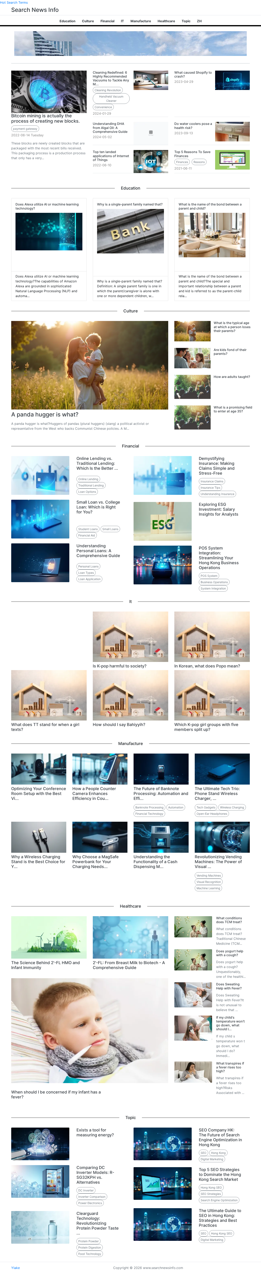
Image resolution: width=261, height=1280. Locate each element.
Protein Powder (88, 1241)
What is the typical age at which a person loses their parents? (232, 327)
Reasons (199, 162)
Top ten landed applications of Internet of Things (111, 156)
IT (122, 21)
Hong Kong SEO (211, 1187)
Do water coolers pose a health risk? (193, 126)
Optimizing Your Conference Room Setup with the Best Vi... (38, 793)
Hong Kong (218, 1153)
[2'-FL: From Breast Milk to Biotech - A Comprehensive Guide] (130, 937)
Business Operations (214, 582)
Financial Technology (149, 813)
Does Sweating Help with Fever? (229, 986)
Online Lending (88, 479)
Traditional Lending (91, 485)
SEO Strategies (211, 1194)
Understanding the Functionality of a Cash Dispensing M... (155, 861)
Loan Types (86, 572)
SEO (203, 1153)
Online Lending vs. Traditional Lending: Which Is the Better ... (97, 463)
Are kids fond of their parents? (230, 352)
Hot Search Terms (14, 2)
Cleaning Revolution (108, 90)
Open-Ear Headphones (212, 813)
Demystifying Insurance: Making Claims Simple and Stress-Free (217, 466)
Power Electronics (90, 1203)
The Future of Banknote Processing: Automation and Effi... (161, 793)
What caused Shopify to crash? (193, 74)
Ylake (15, 1268)
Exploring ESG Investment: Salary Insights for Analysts (218, 509)
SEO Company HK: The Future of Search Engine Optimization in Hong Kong (220, 1137)
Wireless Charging (232, 807)
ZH (199, 21)
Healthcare (166, 21)
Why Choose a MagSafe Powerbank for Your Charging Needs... (95, 861)
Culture (88, 21)
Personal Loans (88, 566)
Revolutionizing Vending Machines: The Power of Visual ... (218, 861)
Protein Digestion (89, 1247)
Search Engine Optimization (219, 1200)
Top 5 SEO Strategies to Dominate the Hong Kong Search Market (220, 1174)
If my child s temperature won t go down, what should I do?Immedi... (230, 1046)
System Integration (213, 588)
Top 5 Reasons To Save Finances (192, 154)
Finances (182, 162)
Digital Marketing (212, 1159)
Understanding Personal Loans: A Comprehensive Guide (98, 550)
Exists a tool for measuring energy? (95, 1132)
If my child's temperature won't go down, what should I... (230, 1023)
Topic (186, 21)
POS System (209, 575)
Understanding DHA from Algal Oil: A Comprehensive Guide (110, 127)
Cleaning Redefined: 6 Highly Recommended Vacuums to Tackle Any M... (111, 78)
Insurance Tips (210, 487)
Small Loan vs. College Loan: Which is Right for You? (98, 507)
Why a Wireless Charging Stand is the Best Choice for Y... (38, 861)
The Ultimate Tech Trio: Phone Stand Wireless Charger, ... (217, 793)
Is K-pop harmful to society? (120, 666)
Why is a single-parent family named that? (130, 204)
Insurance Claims (212, 481)
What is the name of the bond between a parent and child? (210, 206)
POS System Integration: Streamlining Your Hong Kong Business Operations (219, 558)
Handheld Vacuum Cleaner (111, 98)
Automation (175, 807)
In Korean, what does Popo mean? (207, 666)
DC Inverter (86, 1190)
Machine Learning (208, 888)
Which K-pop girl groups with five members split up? (206, 727)
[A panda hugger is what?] (89, 365)
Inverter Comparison (91, 1196)
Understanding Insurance (217, 494)
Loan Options (87, 491)
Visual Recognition (209, 882)
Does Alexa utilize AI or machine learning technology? (47, 206)
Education (67, 21)
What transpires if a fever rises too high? (230, 1067)
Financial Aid (86, 535)
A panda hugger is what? (45, 414)
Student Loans (88, 529)
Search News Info (35, 9)
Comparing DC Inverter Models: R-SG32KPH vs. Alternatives (95, 1175)
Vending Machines (209, 875)
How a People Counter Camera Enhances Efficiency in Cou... (94, 793)
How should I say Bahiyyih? (119, 724)
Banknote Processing (149, 807)
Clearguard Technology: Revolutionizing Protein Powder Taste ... (97, 1223)
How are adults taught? (232, 377)
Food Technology (89, 1254)
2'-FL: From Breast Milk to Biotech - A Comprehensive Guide (129, 965)
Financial (107, 21)
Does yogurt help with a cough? (229, 953)
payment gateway (25, 128)
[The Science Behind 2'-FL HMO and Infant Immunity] (49, 937)
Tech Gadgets (206, 807)
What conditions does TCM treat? (229, 920)
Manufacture (140, 21)
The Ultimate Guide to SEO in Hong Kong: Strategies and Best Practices (220, 1218)
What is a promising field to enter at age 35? (233, 409)
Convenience (103, 107)
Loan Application (89, 579)
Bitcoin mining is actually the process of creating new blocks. (45, 118)
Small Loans (110, 529)
